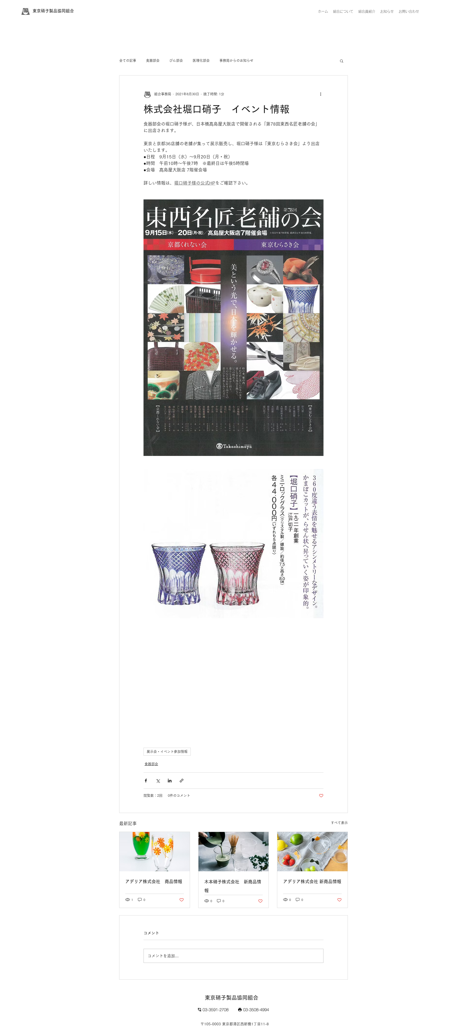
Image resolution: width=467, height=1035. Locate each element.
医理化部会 (201, 60)
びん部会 (176, 60)
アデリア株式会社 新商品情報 (312, 881)
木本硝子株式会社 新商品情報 (232, 886)
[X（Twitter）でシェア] (157, 780)
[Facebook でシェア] (146, 780)
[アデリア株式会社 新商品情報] (312, 851)
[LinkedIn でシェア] (169, 780)
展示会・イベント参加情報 (167, 751)
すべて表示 (339, 822)
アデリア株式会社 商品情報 (153, 881)
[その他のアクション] (320, 94)
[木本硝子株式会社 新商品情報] (233, 851)
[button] (341, 61)
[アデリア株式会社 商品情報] (154, 851)
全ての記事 (127, 60)
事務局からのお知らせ (236, 60)
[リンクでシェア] (181, 780)
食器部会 (153, 60)
